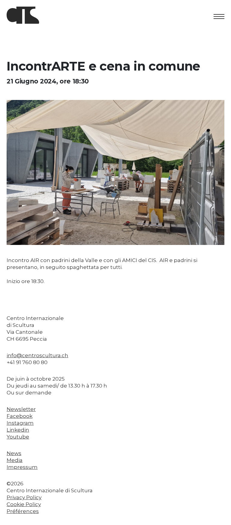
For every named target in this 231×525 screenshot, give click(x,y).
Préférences (23, 511)
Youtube (18, 437)
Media (15, 460)
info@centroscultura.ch (37, 355)
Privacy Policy (24, 497)
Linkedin (18, 430)
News (14, 453)
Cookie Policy (24, 504)
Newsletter (21, 409)
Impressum (22, 467)
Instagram (20, 423)
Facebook (19, 416)
